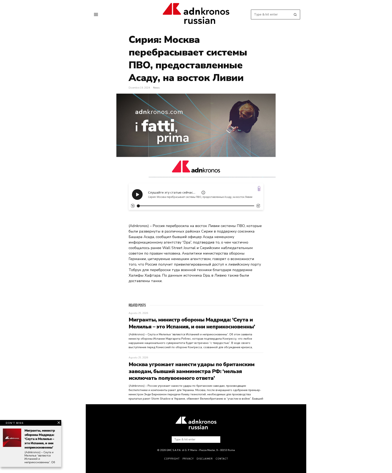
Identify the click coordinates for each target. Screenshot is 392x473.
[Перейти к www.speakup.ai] (259, 188)
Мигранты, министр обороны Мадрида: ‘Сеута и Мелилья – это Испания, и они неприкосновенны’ (192, 323)
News (156, 87)
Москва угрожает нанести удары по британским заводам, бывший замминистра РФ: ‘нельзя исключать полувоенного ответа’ (191, 371)
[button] (295, 14)
